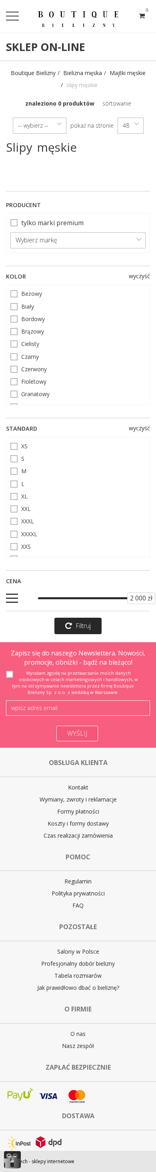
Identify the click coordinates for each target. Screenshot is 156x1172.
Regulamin (78, 881)
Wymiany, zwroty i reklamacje (78, 799)
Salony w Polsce (78, 951)
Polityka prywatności (78, 893)
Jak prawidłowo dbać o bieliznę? (78, 987)
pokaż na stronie (92, 125)
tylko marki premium (52, 222)
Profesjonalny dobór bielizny (78, 963)
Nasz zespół (78, 1046)
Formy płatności (78, 811)
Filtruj (83, 625)
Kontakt (78, 787)
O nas (78, 1034)
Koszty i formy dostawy (78, 823)
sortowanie (116, 103)
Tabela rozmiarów (78, 975)
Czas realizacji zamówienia (78, 835)
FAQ (78, 905)
